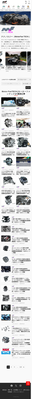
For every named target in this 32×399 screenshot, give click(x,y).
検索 (26, 3)
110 (21, 367)
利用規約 (10, 391)
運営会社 (4, 389)
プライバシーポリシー (18, 391)
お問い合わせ (26, 389)
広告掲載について (17, 389)
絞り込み (28, 87)
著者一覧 (10, 389)
